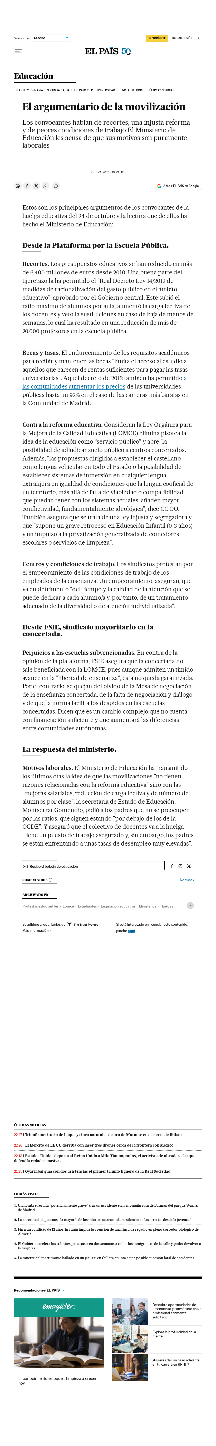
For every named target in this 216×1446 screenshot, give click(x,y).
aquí (131, 930)
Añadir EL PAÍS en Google (181, 186)
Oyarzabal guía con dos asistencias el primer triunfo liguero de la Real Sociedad (97, 1171)
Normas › (187, 880)
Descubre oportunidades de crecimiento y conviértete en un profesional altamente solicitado (177, 1311)
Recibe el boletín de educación (54, 866)
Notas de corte (133, 90)
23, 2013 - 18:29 (108, 172)
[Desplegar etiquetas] (190, 905)
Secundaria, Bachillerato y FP (70, 90)
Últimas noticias (161, 90)
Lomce (68, 906)
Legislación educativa (118, 906)
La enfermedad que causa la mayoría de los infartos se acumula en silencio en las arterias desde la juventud (105, 1219)
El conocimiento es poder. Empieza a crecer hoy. (57, 1381)
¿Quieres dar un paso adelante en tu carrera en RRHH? (176, 1362)
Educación (33, 76)
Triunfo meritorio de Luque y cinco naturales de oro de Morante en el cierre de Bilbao (103, 1134)
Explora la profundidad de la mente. (174, 1334)
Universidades (107, 90)
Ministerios (147, 906)
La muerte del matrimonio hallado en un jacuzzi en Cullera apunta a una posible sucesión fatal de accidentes (106, 1258)
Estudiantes (87, 906)
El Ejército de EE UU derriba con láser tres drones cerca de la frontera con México (99, 1145)
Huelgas (166, 906)
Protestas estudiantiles (40, 906)
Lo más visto (26, 1194)
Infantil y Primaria (29, 90)
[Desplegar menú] (18, 51)
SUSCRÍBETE (157, 38)
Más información (35, 930)
